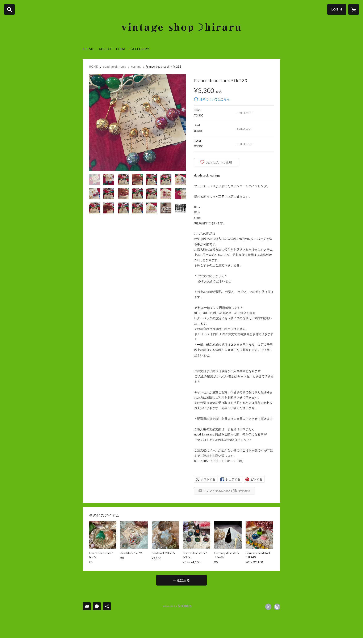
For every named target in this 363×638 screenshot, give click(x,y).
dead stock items (114, 66)
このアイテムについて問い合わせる (227, 490)
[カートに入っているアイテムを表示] (353, 9)
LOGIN (336, 9)
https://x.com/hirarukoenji (268, 607)
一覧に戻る (181, 580)
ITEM (120, 49)
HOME (88, 49)
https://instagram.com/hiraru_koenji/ (277, 607)
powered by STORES (177, 606)
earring (136, 66)
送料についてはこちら (215, 99)
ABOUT (105, 49)
